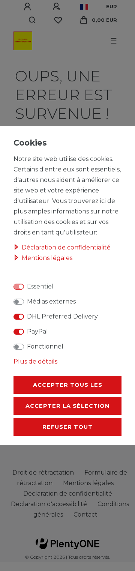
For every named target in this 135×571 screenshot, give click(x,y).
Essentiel (40, 286)
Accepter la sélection (68, 406)
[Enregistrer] (57, 6)
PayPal (37, 331)
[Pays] (84, 7)
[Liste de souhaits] (58, 20)
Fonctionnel (45, 346)
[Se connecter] (28, 6)
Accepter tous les (67, 385)
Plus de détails (35, 361)
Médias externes (51, 301)
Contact (86, 514)
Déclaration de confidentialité (66, 247)
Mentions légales (47, 257)
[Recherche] (32, 20)
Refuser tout (67, 427)
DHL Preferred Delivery (62, 316)
